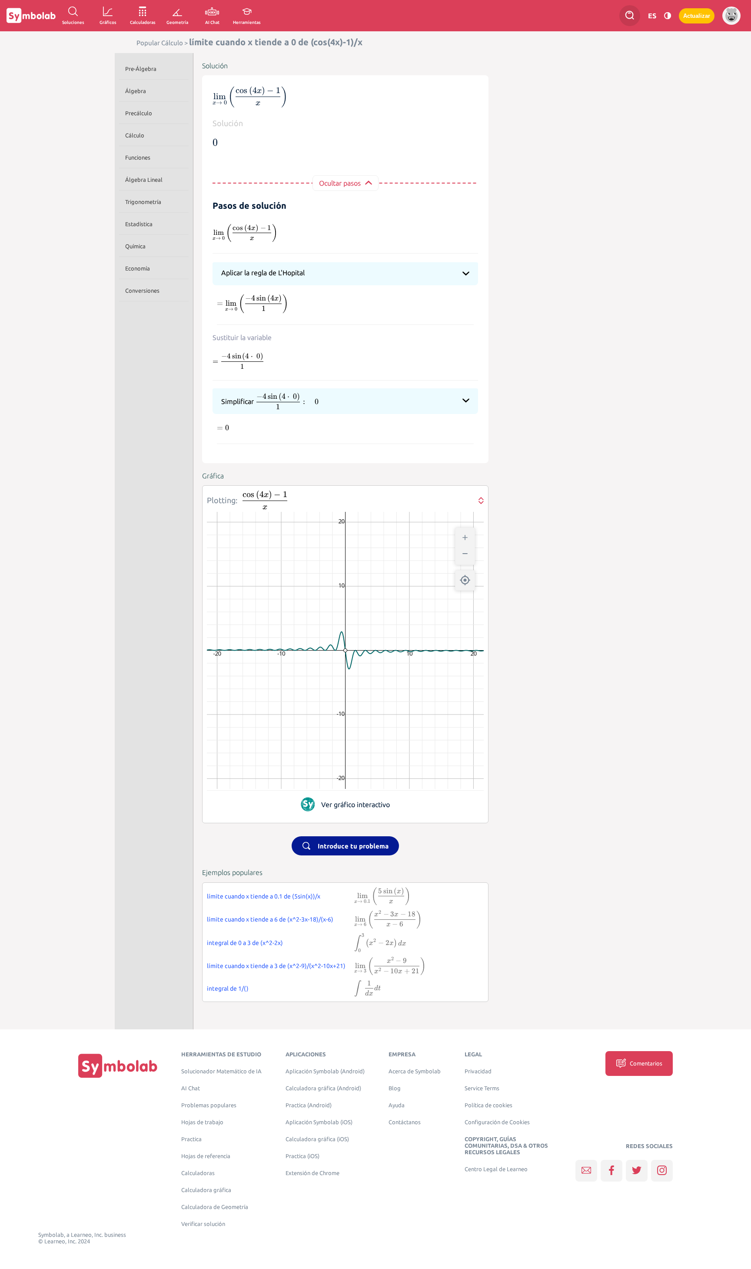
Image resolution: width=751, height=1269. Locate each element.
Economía (137, 268)
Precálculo (138, 113)
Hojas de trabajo (202, 1122)
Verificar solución (203, 1224)
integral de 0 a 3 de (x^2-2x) (245, 943)
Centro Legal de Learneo (496, 1169)
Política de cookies (488, 1105)
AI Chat (190, 1088)
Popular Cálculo (159, 43)
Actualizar (696, 16)
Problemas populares (208, 1105)
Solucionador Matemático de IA (221, 1071)
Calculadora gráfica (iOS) (317, 1139)
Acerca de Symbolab (415, 1071)
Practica (191, 1139)
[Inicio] (117, 1065)
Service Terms (482, 1088)
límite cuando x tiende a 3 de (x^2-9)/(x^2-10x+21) (276, 966)
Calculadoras (198, 1173)
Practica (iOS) (302, 1156)
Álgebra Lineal (144, 180)
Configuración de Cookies (497, 1122)
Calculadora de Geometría (214, 1207)
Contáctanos (405, 1122)
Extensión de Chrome (312, 1173)
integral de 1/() (228, 988)
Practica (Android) (309, 1105)
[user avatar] (731, 16)
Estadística (139, 224)
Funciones (137, 157)
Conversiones (142, 290)
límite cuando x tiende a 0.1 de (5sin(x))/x (263, 896)
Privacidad (478, 1071)
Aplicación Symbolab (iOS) (319, 1122)
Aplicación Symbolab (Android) (325, 1071)
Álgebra (135, 91)
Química (135, 246)
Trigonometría (143, 202)
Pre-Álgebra (140, 69)
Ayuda (397, 1105)
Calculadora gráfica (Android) (323, 1088)
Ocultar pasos (340, 183)
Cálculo (134, 135)
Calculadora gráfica (206, 1190)
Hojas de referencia (205, 1156)
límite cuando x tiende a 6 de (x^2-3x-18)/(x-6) (270, 919)
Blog (395, 1088)
